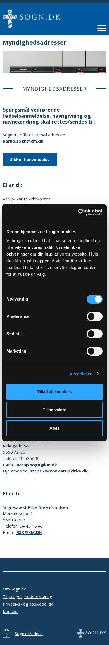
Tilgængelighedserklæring (27, 596)
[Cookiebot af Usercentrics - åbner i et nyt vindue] (78, 212)
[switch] (95, 316)
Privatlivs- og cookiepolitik (28, 604)
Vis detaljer (81, 373)
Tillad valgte (54, 409)
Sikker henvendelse (30, 159)
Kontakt (10, 611)
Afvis (54, 428)
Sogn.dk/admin (29, 633)
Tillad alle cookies (54, 391)
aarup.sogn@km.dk (23, 141)
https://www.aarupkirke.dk (58, 471)
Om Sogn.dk (14, 589)
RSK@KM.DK (29, 532)
